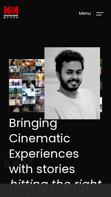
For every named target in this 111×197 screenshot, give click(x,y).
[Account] (56, 190)
